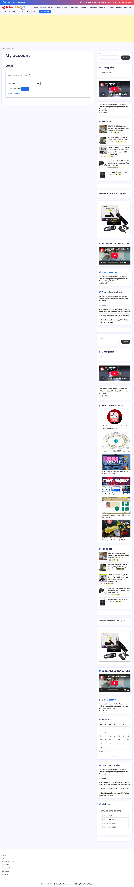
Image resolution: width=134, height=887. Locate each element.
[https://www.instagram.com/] (18, 11)
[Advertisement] (59, 28)
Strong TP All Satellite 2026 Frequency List (116, 451)
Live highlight (103, 305)
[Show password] (38, 84)
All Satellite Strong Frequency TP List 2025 (116, 494)
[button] (29, 11)
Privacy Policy (7, 868)
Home (3, 48)
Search (101, 54)
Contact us (6, 871)
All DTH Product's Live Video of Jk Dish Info (114, 316)
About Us (5, 874)
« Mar (114, 756)
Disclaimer (5, 865)
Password (12, 83)
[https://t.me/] (14, 11)
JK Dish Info (110, 272)
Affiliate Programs (8, 861)
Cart (3, 858)
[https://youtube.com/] (22, 11)
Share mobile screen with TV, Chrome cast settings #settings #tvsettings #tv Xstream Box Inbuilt (113, 107)
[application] (114, 255)
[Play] (101, 263)
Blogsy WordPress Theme (84, 884)
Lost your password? (15, 93)
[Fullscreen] (128, 263)
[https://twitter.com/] (9, 11)
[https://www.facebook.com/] (5, 11)
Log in (25, 89)
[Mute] (125, 263)
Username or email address (19, 74)
